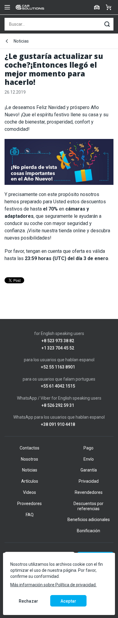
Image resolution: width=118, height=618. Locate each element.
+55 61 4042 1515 (58, 386)
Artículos (29, 481)
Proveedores (29, 503)
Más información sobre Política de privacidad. (53, 584)
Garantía (88, 470)
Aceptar (68, 601)
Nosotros (29, 459)
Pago (88, 448)
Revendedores (89, 492)
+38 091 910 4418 (58, 424)
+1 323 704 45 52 (57, 348)
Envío (89, 459)
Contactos (29, 448)
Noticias (21, 41)
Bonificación (88, 530)
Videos (29, 492)
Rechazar (28, 601)
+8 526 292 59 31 (57, 405)
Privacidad (89, 481)
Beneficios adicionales (88, 519)
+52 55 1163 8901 (58, 367)
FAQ (30, 514)
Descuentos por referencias (88, 506)
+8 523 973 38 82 (57, 341)
